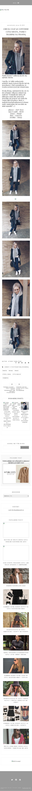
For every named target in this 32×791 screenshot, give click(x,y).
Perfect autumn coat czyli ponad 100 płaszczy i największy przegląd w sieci (16, 461)
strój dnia (7, 374)
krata (5, 370)
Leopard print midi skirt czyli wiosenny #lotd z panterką (16, 409)
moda (11, 370)
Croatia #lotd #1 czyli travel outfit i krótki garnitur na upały (16, 700)
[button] (16, 2)
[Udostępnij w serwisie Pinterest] (28, 363)
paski (17, 370)
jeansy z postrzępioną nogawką (16, 366)
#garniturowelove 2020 (16, 585)
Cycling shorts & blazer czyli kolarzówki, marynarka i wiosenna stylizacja (7, 419)
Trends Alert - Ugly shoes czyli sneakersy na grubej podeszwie (9, 390)
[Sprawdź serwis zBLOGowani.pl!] (16, 761)
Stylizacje (17, 374)
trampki (6, 377)
